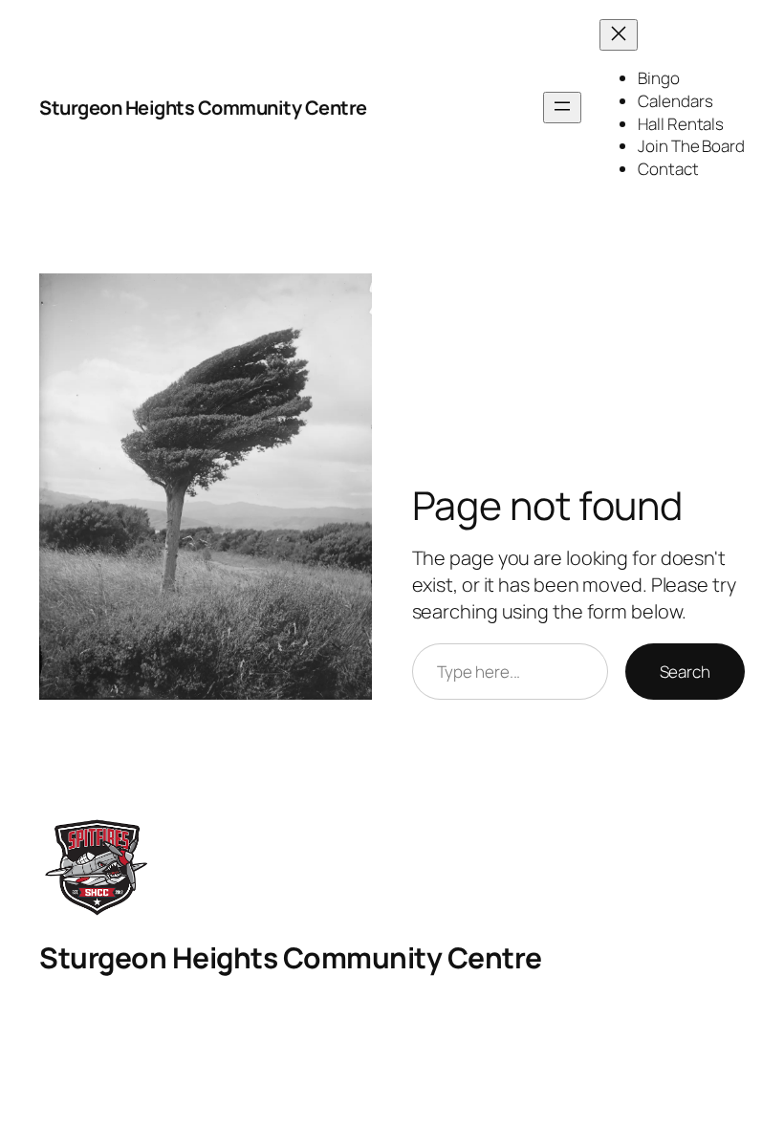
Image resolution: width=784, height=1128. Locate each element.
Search (685, 672)
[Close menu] (618, 35)
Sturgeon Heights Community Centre (203, 107)
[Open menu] (562, 107)
